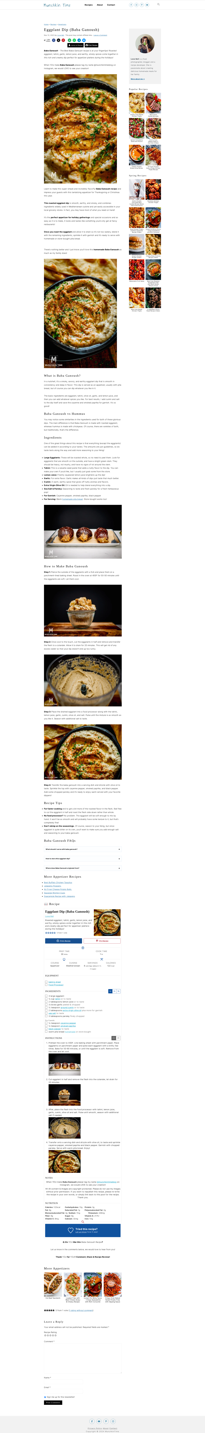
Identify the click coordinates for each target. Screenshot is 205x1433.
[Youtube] (99, 1421)
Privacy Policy (95, 1428)
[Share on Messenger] (84, 40)
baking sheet (55, 982)
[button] (46, 932)
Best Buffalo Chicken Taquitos (58, 882)
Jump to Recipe (77, 45)
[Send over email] (69, 40)
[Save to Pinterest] (63, 40)
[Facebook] (91, 1421)
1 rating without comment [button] (81, 1310)
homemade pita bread (72, 499)
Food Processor (56, 985)
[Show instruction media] (114, 1038)
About (100, 5)
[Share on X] (58, 40)
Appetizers (62, 24)
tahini (57, 999)
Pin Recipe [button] (103, 941)
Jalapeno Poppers (53, 886)
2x (114, 991)
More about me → (138, 79)
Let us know (81, 1232)
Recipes (89, 5)
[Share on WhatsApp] (74, 40)
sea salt (52, 1013)
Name (47, 1378)
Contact (111, 5)
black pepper (55, 1029)
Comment (49, 1341)
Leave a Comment (100, 35)
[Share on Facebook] (53, 40)
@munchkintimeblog (106, 1182)
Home (46, 24)
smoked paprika (68, 1026)
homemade (70, 1032)
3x (118, 991)
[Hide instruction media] (118, 1038)
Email (47, 1387)
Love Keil (49, 916)
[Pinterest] (106, 1421)
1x (110, 991)
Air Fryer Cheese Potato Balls (58, 889)
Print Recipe (92, 45)
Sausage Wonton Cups (54, 893)
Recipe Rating (50, 1332)
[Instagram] (113, 1421)
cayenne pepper (68, 1023)
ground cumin (67, 1007)
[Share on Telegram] (79, 40)
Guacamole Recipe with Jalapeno (59, 896)
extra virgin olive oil (72, 1010)
